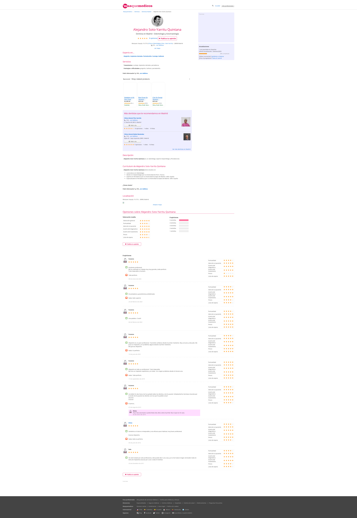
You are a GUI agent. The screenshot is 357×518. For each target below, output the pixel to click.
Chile (140, 509)
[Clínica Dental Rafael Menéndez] (187, 140)
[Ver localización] (157, 202)
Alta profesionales (227, 6)
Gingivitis (127, 56)
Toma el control (217, 58)
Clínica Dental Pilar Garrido (132, 118)
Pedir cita (133, 125)
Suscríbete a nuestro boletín (183, 513)
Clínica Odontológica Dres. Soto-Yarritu (160, 43)
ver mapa (157, 48)
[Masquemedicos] (137, 8)
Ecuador (159, 509)
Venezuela (177, 509)
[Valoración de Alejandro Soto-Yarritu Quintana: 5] (143, 38)
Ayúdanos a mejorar (217, 56)
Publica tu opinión (168, 38)
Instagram (167, 513)
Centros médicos (167, 503)
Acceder (217, 6)
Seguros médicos (154, 503)
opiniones (153, 38)
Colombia (149, 509)
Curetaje (155, 56)
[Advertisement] (216, 28)
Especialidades (141, 503)
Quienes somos (141, 506)
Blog (140, 513)
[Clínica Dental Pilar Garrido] (185, 126)
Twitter (157, 513)
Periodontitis (147, 56)
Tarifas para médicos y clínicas (169, 500)
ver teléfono (160, 45)
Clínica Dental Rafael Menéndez (134, 134)
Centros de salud (189, 503)
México (168, 509)
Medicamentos (201, 503)
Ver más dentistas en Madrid (181, 149)
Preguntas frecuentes (215, 503)
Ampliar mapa (157, 205)
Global (187, 509)
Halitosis (161, 56)
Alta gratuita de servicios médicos (147, 500)
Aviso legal (161, 506)
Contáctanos (152, 506)
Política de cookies (173, 506)
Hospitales (178, 503)
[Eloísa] (125, 426)
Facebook (148, 513)
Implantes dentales (136, 56)
